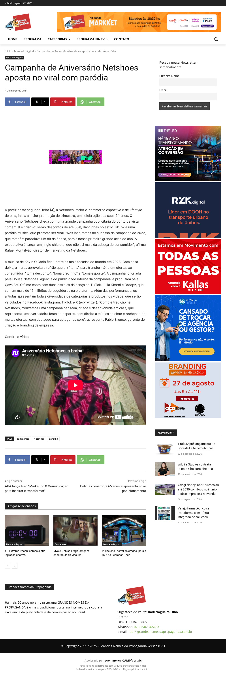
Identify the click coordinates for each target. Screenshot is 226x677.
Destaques (60, 544)
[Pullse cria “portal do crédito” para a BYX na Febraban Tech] (124, 530)
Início (8, 51)
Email (162, 90)
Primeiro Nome (169, 76)
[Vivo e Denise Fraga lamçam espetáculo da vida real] (75, 530)
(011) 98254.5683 (146, 627)
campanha (23, 438)
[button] (216, 39)
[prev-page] (7, 566)
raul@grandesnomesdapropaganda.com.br (160, 631)
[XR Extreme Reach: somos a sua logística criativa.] (27, 530)
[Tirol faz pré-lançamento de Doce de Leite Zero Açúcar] (165, 449)
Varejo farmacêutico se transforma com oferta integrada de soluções (193, 513)
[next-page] (14, 566)
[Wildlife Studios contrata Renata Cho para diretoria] (165, 469)
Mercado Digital (24, 51)
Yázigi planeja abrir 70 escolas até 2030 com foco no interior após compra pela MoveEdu (198, 489)
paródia (53, 438)
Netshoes (39, 438)
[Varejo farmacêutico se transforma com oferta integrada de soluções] (165, 513)
